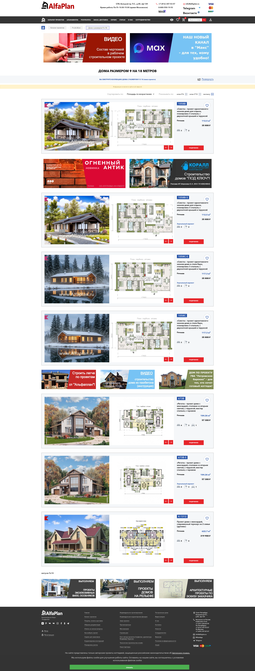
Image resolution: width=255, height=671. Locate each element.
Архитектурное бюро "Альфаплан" (48, 618)
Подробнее (193, 148)
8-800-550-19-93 (165, 7)
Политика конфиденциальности (165, 641)
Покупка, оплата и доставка (93, 621)
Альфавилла (72, 20)
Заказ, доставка (100, 20)
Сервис (114, 20)
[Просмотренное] (171, 19)
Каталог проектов (56, 20)
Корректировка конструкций (94, 641)
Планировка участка (91, 645)
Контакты (158, 625)
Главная (87, 613)
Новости (158, 629)
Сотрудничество (143, 20)
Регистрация (49, 635)
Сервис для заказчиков (92, 637)
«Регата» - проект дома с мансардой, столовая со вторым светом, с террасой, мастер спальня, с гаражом (192, 407)
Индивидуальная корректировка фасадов (133, 617)
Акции (157, 645)
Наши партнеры (125, 647)
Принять (129, 668)
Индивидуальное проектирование (131, 613)
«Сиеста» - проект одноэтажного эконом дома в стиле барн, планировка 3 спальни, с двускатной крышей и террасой (192, 265)
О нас (130, 20)
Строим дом (124, 633)
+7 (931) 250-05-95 (202, 623)
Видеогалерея (160, 617)
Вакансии (158, 637)
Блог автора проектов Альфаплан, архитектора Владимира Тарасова (136, 638)
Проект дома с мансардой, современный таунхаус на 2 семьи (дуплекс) (193, 524)
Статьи (122, 20)
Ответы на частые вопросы (93, 629)
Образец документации (92, 625)
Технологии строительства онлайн (131, 643)
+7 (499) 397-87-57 (202, 631)
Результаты (86, 20)
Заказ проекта (124, 621)
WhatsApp (199, 637)
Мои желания (124, 629)
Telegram (199, 640)
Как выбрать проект (91, 633)
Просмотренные (125, 625)
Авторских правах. (181, 653)
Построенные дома (161, 613)
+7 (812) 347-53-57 (166, 4)
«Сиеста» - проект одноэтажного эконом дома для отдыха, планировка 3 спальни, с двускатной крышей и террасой (192, 112)
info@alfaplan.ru (192, 4)
